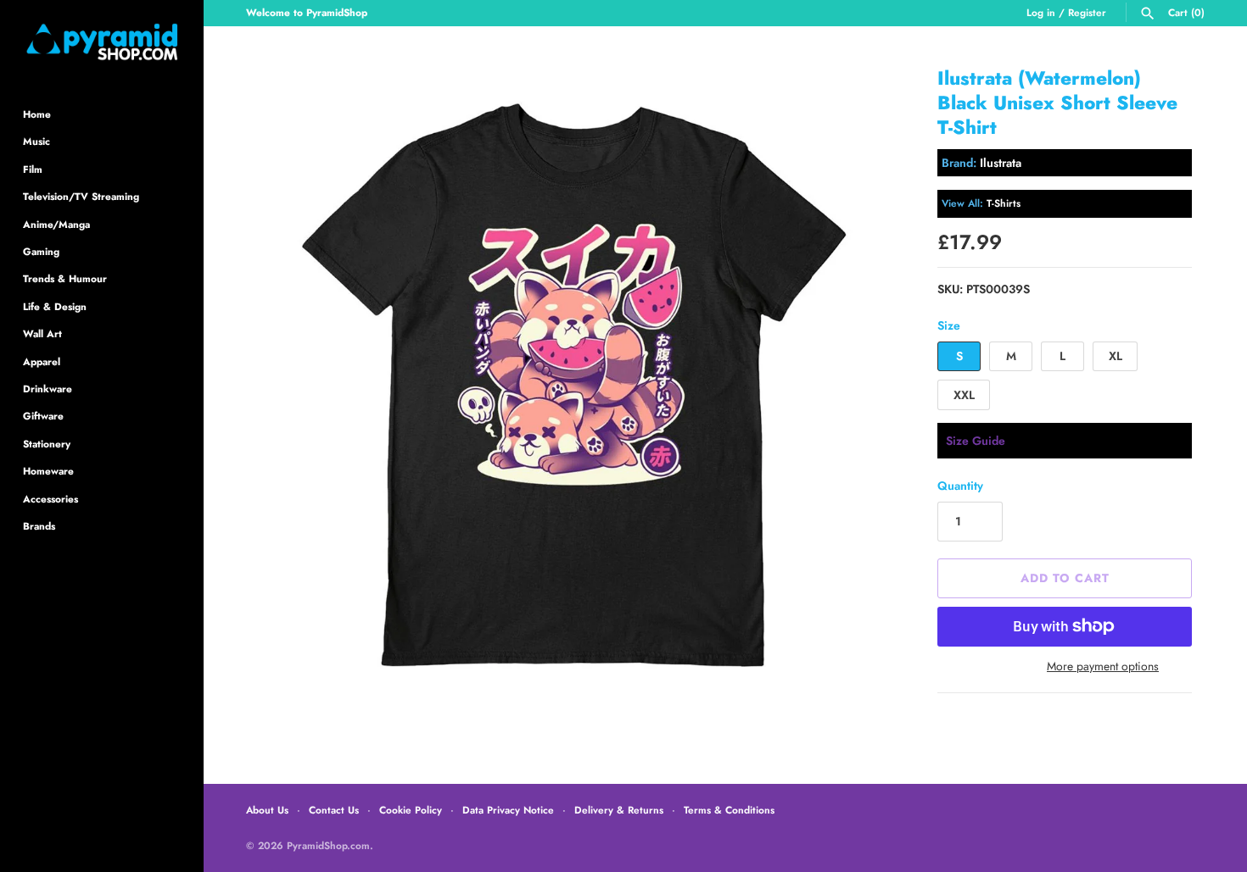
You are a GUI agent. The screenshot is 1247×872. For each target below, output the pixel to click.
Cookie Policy (410, 810)
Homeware (48, 471)
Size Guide (975, 440)
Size (948, 325)
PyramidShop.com (328, 845)
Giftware (43, 415)
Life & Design (55, 306)
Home (37, 114)
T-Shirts (1004, 203)
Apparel (41, 361)
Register (1087, 12)
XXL (964, 394)
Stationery (46, 443)
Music (36, 141)
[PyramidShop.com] (102, 42)
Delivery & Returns (618, 810)
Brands (39, 526)
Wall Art (42, 333)
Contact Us (334, 810)
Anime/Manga (56, 224)
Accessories (50, 499)
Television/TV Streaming (81, 196)
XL (1115, 355)
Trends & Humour (65, 278)
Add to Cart (1065, 577)
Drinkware (47, 388)
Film (32, 169)
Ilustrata (1000, 162)
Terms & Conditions (729, 810)
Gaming (41, 251)
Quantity (960, 485)
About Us (267, 810)
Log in (1040, 12)
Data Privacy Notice (508, 810)
